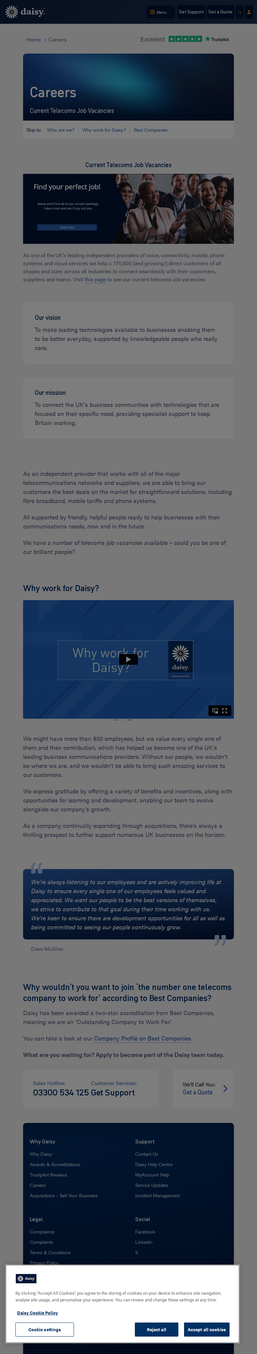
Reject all (156, 1329)
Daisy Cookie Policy (37, 1312)
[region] (122, 1304)
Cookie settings (44, 1329)
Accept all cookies (207, 1329)
